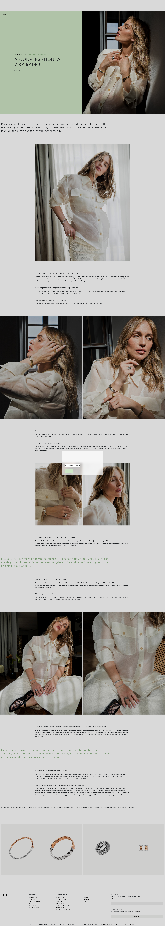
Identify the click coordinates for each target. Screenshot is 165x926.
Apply (68, 471)
